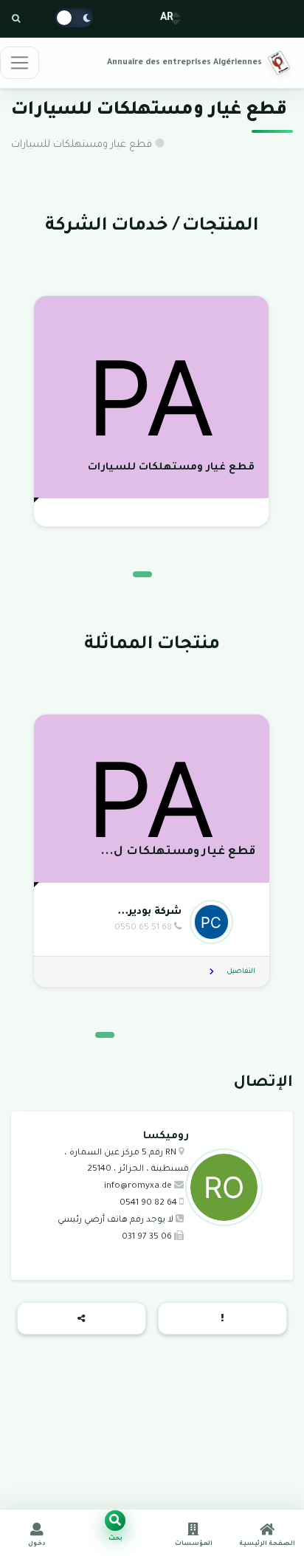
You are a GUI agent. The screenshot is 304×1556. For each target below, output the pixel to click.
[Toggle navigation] (19, 63)
